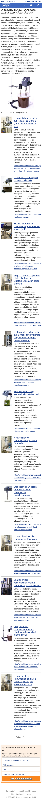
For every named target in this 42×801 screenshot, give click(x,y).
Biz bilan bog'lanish (21, 778)
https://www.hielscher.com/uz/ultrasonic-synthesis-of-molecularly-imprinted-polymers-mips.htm (27, 266)
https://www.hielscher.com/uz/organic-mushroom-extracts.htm (27, 215)
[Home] (6, 5)
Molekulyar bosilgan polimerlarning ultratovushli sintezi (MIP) (27, 226)
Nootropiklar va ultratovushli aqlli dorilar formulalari (25, 440)
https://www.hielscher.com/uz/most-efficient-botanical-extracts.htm (27, 429)
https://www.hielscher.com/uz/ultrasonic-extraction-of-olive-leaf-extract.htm (27, 324)
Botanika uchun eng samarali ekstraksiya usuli (26, 393)
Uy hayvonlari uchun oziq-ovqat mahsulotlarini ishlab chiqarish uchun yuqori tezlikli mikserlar (27, 336)
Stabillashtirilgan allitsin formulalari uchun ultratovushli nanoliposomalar (25, 491)
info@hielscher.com (33, 1)
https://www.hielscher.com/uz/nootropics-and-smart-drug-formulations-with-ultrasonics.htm (27, 477)
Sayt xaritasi (10, 791)
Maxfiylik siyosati (17, 794)
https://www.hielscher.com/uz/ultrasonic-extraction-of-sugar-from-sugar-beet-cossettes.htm (27, 617)
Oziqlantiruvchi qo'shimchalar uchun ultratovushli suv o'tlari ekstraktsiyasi (25, 630)
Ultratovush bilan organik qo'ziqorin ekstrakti (26, 179)
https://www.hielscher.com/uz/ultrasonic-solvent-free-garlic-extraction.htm (27, 572)
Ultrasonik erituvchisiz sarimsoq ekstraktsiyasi (25, 537)
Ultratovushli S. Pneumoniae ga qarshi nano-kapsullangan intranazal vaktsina (25, 680)
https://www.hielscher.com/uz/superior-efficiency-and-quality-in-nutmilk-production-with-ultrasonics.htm (27, 168)
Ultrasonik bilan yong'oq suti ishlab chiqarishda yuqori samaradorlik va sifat (25, 122)
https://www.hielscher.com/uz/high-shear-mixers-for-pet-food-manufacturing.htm (27, 382)
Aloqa (29, 794)
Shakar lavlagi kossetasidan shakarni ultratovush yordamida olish (27, 582)
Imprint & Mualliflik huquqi (27, 791)
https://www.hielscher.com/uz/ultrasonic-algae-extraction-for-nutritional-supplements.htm (27, 667)
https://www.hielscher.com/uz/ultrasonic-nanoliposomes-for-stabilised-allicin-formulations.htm (27, 527)
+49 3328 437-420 (8, 1)
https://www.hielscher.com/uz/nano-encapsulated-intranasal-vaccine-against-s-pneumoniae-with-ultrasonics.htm (27, 725)
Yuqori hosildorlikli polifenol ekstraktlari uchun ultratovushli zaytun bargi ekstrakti (27, 279)
